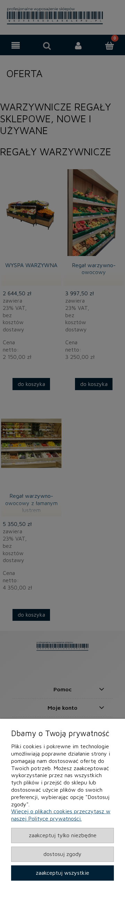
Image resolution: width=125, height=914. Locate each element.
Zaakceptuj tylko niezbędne (63, 835)
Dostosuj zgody (62, 854)
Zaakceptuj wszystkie (62, 873)
